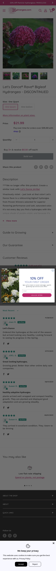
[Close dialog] (53, 270)
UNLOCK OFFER (36, 295)
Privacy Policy (24, 558)
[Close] (53, 543)
